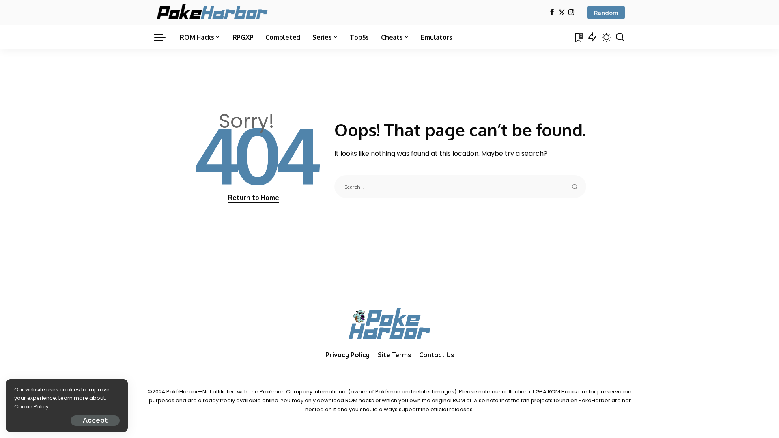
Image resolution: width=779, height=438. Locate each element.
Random (606, 12)
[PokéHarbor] (212, 12)
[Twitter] (561, 13)
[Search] (620, 37)
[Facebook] (552, 13)
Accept (95, 420)
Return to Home (253, 197)
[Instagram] (571, 13)
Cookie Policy (31, 406)
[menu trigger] (164, 37)
